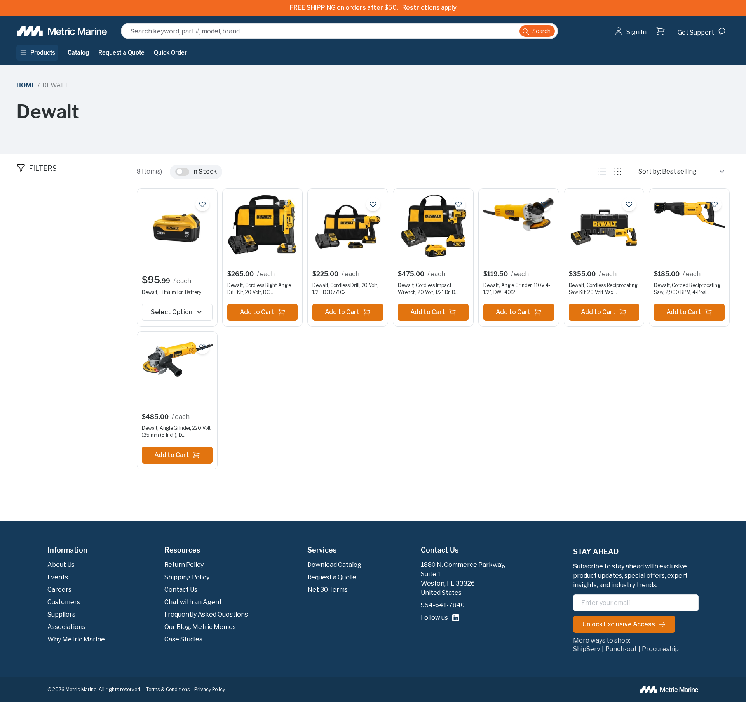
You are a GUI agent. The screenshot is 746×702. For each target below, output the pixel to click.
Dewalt (55, 85)
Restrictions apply (429, 7)
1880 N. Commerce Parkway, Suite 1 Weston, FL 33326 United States (463, 578)
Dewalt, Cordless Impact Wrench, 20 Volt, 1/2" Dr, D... (428, 288)
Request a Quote (121, 52)
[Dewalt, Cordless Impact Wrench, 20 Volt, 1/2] (433, 227)
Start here (652, 46)
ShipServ (586, 649)
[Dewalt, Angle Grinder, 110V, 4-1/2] (518, 214)
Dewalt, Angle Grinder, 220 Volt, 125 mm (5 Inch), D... (177, 431)
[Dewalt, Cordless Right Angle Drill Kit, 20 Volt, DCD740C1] (262, 224)
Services (321, 550)
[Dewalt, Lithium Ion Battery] (177, 227)
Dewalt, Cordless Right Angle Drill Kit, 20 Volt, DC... (259, 288)
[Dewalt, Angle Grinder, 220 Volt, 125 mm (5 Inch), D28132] (177, 359)
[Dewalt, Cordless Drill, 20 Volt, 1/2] (347, 227)
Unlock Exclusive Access (618, 624)
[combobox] (339, 31)
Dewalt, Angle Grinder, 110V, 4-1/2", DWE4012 (517, 288)
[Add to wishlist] (202, 204)
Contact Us (439, 550)
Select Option (171, 312)
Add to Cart (257, 312)
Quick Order (170, 52)
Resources (182, 550)
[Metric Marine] (62, 31)
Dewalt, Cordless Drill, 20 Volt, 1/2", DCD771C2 (345, 288)
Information (67, 550)
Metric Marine (81, 689)
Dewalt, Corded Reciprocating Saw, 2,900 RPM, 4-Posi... (687, 288)
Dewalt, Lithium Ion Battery (171, 292)
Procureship (660, 649)
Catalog (78, 52)
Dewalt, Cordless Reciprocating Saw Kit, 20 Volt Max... (603, 288)
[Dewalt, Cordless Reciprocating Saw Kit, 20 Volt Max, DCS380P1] (604, 227)
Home (25, 85)
